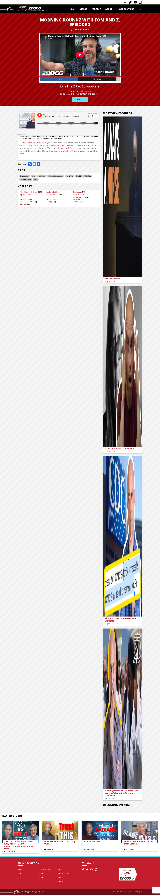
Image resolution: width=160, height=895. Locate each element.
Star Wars (69, 176)
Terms (20, 874)
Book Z (61, 878)
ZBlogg (23, 204)
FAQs (19, 882)
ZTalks (75, 202)
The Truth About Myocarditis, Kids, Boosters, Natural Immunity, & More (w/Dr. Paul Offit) (18, 845)
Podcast (96, 9)
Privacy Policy (63, 874)
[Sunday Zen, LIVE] (100, 832)
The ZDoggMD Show (83, 176)
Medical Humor (52, 194)
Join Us (80, 99)
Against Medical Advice (29, 194)
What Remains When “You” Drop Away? (59, 842)
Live (33, 176)
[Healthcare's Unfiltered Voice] (30, 8)
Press (60, 870)
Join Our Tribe (126, 9)
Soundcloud (63, 148)
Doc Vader (77, 192)
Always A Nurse (112, 278)
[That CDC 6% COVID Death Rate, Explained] (122, 538)
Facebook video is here (34, 142)
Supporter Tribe (44, 870)
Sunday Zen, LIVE (92, 841)
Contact (61, 882)
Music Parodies (26, 199)
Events (40, 878)
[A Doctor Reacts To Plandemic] (122, 368)
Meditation (77, 199)
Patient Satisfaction (55, 176)
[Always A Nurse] (122, 198)
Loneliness (41, 176)
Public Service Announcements (79, 195)
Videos (83, 9)
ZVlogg (49, 202)
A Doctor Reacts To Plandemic (120, 448)
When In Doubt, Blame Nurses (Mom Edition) (138, 842)
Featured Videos (53, 192)
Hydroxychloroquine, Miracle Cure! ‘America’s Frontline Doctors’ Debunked (122, 793)
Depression (24, 176)
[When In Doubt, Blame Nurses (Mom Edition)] (139, 832)
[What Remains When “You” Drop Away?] (60, 832)
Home (72, 9)
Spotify (75, 151)
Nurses (49, 199)
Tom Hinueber (25, 179)
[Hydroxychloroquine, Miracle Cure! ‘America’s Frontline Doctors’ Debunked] (122, 710)
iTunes (50, 148)
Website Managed (119, 892)
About (108, 9)
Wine (36, 179)
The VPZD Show (26, 202)
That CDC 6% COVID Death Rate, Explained (121, 619)
